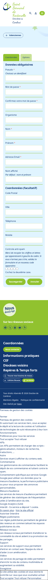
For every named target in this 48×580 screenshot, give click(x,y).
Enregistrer (5, 568)
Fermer (3, 416)
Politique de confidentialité (33, 400)
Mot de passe (13, 87)
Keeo (19, 404)
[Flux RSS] (24, 327)
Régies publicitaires (10, 517)
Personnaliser (34, 578)
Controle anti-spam (15, 249)
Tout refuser (20, 439)
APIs (2, 442)
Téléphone (10, 221)
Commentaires (7, 462)
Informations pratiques (21, 355)
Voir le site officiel (24, 510)
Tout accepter (7, 439)
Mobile (8, 235)
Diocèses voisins (15, 365)
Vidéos (3, 555)
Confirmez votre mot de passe (21, 101)
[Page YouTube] (20, 327)
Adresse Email (13, 157)
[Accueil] (7, 13)
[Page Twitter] (10, 327)
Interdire (14, 513)
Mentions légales (11, 400)
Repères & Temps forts (20, 370)
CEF (6, 360)
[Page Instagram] (15, 327)
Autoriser (5, 513)
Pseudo (10, 69)
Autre (3, 455)
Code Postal (11, 193)
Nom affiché (11, 171)
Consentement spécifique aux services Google (23, 475)
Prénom (10, 143)
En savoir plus (7, 510)
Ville (7, 207)
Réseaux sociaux (8, 530)
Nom (8, 129)
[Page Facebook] (5, 327)
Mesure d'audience (9, 491)
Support (4, 542)
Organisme (11, 115)
